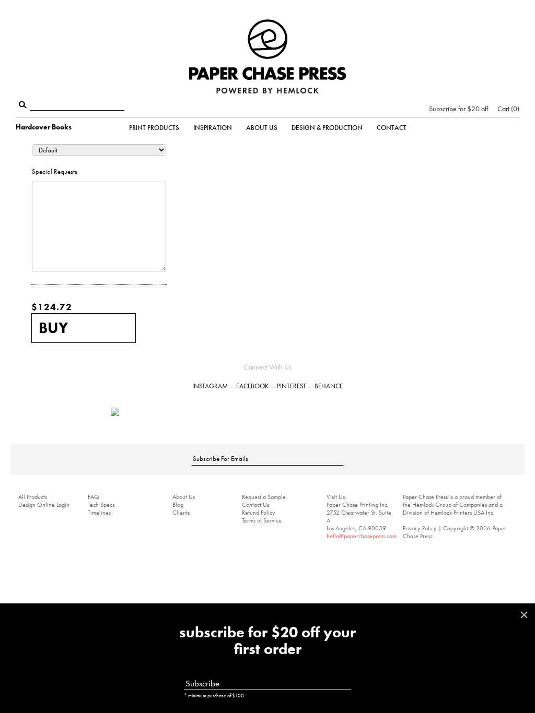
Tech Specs (101, 505)
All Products (32, 497)
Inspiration (212, 127)
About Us (261, 127)
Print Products (154, 127)
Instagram (210, 386)
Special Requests (54, 171)
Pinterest (291, 386)
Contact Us (255, 505)
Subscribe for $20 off (458, 108)
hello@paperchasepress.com (362, 536)
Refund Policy (258, 512)
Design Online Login (43, 505)
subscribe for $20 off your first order (267, 641)
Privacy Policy (420, 528)
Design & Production (327, 127)
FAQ (93, 497)
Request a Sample (264, 497)
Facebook (252, 386)
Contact (391, 127)
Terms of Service (262, 520)
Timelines (99, 512)
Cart (507, 108)
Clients (181, 512)
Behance (329, 386)
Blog (177, 505)
